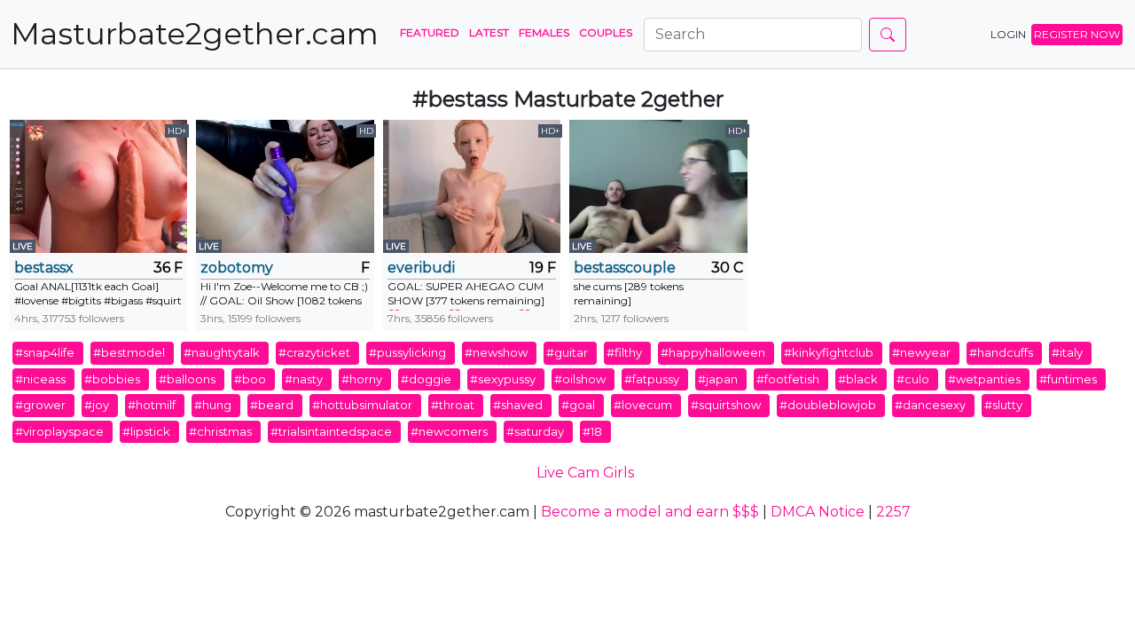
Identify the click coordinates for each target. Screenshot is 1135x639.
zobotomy (236, 267)
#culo (912, 379)
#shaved (518, 405)
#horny (361, 379)
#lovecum (643, 405)
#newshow (496, 352)
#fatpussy (651, 379)
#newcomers (449, 431)
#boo (250, 379)
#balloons (187, 379)
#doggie (426, 379)
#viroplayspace (59, 431)
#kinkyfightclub (828, 352)
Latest (489, 32)
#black (858, 379)
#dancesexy (930, 405)
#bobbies (112, 379)
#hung (212, 405)
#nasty (304, 379)
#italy (1067, 352)
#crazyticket (314, 352)
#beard (272, 405)
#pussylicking (407, 352)
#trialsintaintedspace (331, 431)
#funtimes (1068, 379)
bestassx (44, 267)
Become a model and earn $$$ (650, 511)
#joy (96, 405)
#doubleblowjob (827, 405)
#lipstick (146, 431)
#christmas (220, 431)
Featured (429, 32)
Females (544, 32)
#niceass (40, 379)
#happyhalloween (713, 352)
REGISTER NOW (1077, 34)
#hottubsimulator (362, 405)
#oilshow (580, 379)
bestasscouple (625, 267)
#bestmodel (129, 352)
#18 (592, 431)
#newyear (921, 352)
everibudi (421, 267)
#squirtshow (726, 405)
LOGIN (1008, 34)
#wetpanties (984, 379)
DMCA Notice (818, 511)
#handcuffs (1001, 352)
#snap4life (44, 352)
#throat (452, 405)
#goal (578, 405)
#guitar (567, 352)
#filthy (624, 352)
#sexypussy (503, 379)
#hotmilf (152, 405)
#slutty (1003, 405)
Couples (605, 32)
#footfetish (787, 379)
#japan (718, 379)
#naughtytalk (222, 352)
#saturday (535, 431)
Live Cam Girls (585, 472)
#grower (40, 405)
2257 (893, 511)
